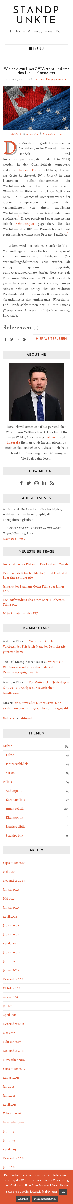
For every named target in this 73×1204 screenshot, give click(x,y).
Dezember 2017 (13, 1024)
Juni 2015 (9, 1140)
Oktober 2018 (12, 988)
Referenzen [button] (17, 328)
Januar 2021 (11, 934)
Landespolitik (15, 826)
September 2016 (14, 1068)
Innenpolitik (15, 808)
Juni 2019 (9, 961)
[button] (18, 218)
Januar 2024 (11, 889)
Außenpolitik (15, 790)
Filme (10, 755)
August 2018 (11, 997)
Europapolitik (15, 799)
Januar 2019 (11, 970)
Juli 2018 (8, 1006)
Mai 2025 (9, 871)
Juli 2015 (8, 1131)
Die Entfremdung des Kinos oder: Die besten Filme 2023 (34, 602)
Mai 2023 (9, 898)
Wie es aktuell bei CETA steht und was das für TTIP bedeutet (36, 71)
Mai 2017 (9, 1033)
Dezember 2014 (13, 1158)
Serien (10, 773)
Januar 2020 (11, 952)
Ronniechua (32, 134)
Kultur (7, 746)
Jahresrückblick (17, 764)
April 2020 (10, 943)
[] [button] (35, 327)
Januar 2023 (11, 907)
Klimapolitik (14, 817)
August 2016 (11, 1077)
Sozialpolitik (14, 835)
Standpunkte (36, 16)
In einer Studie (30, 170)
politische (52, 437)
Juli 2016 (8, 1086)
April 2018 (10, 1015)
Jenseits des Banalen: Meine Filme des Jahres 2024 (34, 588)
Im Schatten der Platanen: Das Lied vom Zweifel (36, 564)
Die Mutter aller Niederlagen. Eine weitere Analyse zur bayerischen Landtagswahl (36, 687)
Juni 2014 (9, 1167)
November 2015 (14, 1122)
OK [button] (63, 1191)
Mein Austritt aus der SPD (21, 613)
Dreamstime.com (52, 134)
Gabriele (9, 718)
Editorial (25, 718)
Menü (38, 49)
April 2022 (10, 916)
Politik (7, 782)
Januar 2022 (11, 925)
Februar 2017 (12, 1042)
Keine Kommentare (51, 79)
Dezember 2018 (13, 979)
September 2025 (14, 862)
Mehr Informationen (45, 1198)
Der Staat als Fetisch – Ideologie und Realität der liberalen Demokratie (36, 575)
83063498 (16, 134)
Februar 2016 (12, 1113)
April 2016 (10, 1104)
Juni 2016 (9, 1095)
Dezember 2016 (13, 1050)
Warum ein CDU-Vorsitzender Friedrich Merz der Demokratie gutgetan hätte (34, 646)
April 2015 (9, 1149)
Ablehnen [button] (23, 1198)
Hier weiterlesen (51, 339)
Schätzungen (25, 223)
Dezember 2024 (14, 880)
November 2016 (14, 1059)
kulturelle (13, 442)
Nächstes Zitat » (14, 539)
